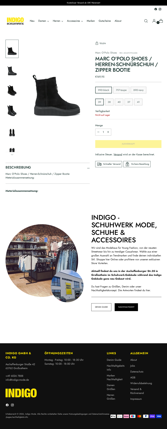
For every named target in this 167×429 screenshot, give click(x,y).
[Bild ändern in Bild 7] (12, 89)
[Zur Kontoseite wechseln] (153, 21)
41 (138, 102)
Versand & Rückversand (137, 391)
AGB (132, 377)
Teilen (102, 43)
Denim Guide (114, 360)
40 (119, 102)
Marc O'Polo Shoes (106, 53)
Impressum (136, 399)
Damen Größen (111, 387)
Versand (118, 154)
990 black (103, 90)
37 (128, 102)
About (133, 360)
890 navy (138, 90)
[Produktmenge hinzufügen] (98, 132)
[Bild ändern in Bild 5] (12, 69)
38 (109, 102)
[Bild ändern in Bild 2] (12, 49)
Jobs (132, 366)
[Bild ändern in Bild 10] (12, 110)
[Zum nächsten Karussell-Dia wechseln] (158, 332)
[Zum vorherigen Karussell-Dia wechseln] (151, 332)
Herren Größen (111, 397)
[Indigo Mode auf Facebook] (155, 9)
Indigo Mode (30, 414)
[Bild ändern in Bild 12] (12, 130)
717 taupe (121, 90)
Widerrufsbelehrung (141, 383)
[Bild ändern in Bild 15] (12, 150)
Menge (99, 125)
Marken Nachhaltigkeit (114, 377)
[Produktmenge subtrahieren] (108, 132)
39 (99, 102)
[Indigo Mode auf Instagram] (160, 9)
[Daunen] (12, 154)
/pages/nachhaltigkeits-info (17, 417)
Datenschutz (136, 371)
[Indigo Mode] (15, 21)
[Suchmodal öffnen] (146, 21)
